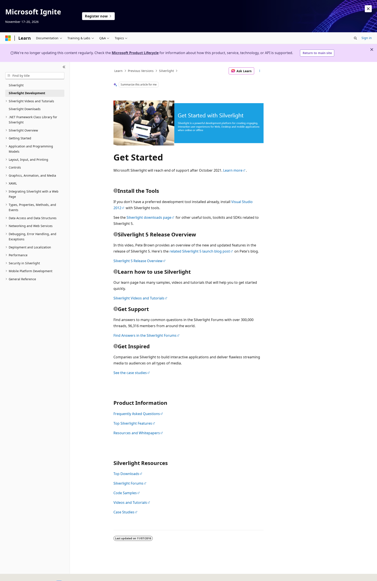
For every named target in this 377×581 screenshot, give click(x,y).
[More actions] (260, 70)
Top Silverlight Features (132, 423)
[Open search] (355, 38)
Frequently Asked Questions (136, 413)
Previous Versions (141, 71)
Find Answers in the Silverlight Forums (145, 335)
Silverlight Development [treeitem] (27, 93)
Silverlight (166, 71)
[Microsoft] (8, 38)
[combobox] (34, 75)
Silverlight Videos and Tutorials (138, 298)
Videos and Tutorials (130, 502)
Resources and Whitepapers (136, 433)
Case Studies (123, 512)
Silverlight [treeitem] (16, 85)
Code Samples (125, 492)
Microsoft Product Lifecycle (135, 52)
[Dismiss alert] (368, 8)
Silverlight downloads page (149, 217)
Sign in (367, 38)
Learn (118, 71)
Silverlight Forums (128, 483)
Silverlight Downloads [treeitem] (25, 109)
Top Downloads (126, 473)
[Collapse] (64, 67)
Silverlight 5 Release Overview (138, 260)
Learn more (232, 170)
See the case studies (130, 372)
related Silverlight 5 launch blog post (200, 251)
